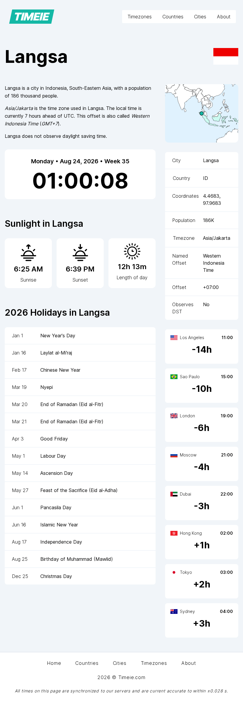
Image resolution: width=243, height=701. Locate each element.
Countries (172, 17)
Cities (200, 17)
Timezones (139, 17)
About (224, 17)
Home (54, 663)
